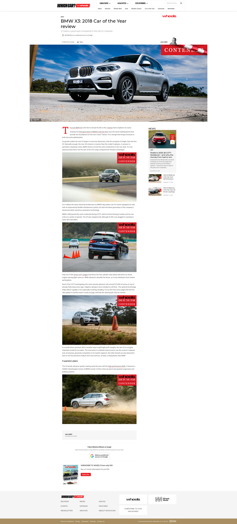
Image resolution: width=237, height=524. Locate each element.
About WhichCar (107, 511)
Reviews (107, 9)
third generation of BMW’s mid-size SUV (93, 132)
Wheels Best (118, 9)
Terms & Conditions (67, 521)
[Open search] (181, 3)
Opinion (84, 506)
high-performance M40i (116, 366)
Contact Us (100, 521)
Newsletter (171, 9)
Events (64, 506)
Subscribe (161, 9)
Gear (126, 9)
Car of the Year (150, 9)
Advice (102, 501)
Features (103, 506)
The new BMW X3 (76, 128)
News (100, 9)
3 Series (110, 128)
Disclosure (85, 521)
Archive (84, 511)
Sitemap (93, 521)
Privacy (77, 521)
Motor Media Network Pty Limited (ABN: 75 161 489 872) (153, 521)
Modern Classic (136, 9)
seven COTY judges (81, 275)
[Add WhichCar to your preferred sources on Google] (99, 456)
